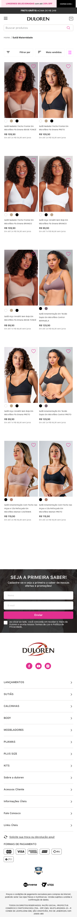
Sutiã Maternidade (23, 37)
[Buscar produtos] (68, 28)
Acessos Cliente (14, 789)
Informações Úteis (15, 801)
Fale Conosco (12, 813)
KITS (7, 765)
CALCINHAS (11, 705)
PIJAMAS (9, 741)
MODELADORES (14, 729)
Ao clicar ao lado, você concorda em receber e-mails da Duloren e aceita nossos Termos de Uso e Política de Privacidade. (38, 624)
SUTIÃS (8, 694)
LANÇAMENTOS (14, 682)
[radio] (70, 52)
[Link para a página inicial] (8, 37)
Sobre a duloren (14, 777)
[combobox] (38, 29)
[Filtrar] (18, 52)
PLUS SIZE (10, 753)
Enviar (38, 614)
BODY (7, 717)
